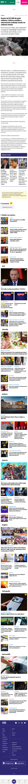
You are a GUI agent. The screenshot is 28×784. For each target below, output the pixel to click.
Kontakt (14, 755)
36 (6, 218)
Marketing (14, 742)
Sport (3, 731)
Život (3, 735)
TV (12, 731)
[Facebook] (16, 723)
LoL (2, 481)
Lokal (3, 751)
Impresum (14, 744)
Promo (2, 626)
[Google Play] (8, 763)
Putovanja (5, 739)
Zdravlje (4, 737)
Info (3, 729)
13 (12, 293)
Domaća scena (4, 497)
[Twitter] (19, 723)
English (3, 563)
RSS (13, 753)
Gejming (11, 644)
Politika (11, 310)
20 (6, 636)
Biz (3, 733)
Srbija (3, 15)
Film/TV (16, 431)
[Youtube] (25, 723)
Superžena (5, 743)
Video (13, 729)
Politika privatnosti (17, 748)
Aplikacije (14, 751)
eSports (4, 745)
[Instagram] (22, 723)
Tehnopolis (5, 747)
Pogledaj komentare (7, 207)
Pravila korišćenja (16, 746)
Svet (2, 287)
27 (11, 203)
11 (6, 237)
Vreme (13, 735)
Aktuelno (16, 366)
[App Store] (19, 763)
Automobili (5, 749)
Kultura (4, 741)
